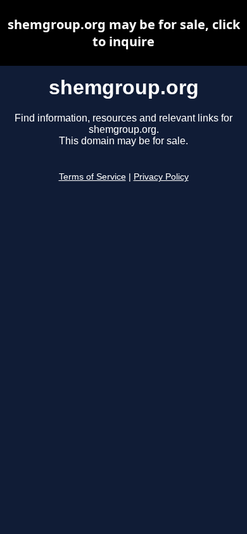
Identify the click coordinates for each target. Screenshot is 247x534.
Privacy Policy (161, 177)
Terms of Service (92, 177)
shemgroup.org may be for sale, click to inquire (124, 33)
